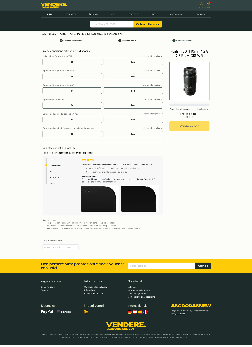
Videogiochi (199, 14)
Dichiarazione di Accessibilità (141, 297)
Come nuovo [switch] (55, 165)
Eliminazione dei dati (93, 293)
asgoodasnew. (179, 313)
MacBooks (93, 14)
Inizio (49, 14)
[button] (76, 153)
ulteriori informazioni (152, 56)
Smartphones (70, 14)
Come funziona (48, 287)
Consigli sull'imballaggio (95, 287)
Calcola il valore (147, 24)
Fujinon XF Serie (77, 34)
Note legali (133, 287)
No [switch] (133, 62)
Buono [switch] (52, 171)
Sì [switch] (72, 62)
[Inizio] (54, 5)
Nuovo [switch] (52, 160)
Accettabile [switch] (54, 177)
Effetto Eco (89, 290)
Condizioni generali (137, 293)
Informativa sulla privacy (139, 290)
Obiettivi (154, 14)
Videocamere (176, 14)
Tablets (112, 14)
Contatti (44, 290)
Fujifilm (63, 34)
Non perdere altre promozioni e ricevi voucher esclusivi (82, 266)
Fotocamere (133, 14)
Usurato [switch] (53, 183)
